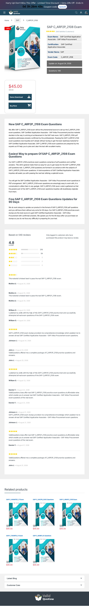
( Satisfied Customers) (65, 31)
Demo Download (16, 97)
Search (76, 12)
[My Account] (81, 12)
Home (7, 20)
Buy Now (13, 106)
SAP (17, 20)
